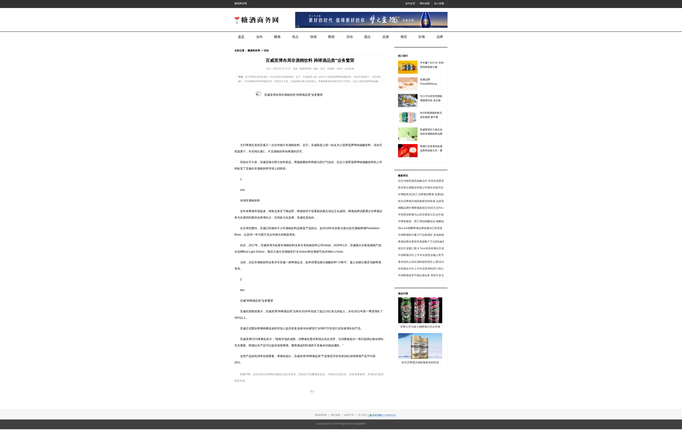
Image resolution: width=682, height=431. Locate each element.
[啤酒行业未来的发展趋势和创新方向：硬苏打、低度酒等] (408, 150)
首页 (241, 37)
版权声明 (349, 415)
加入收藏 (439, 3)
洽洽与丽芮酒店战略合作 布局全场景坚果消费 (425, 180)
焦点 (295, 37)
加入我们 (362, 415)
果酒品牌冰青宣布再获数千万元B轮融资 (421, 241)
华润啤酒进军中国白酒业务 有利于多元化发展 (425, 275)
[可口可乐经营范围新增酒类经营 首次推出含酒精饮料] (408, 100)
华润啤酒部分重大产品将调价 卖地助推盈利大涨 (426, 234)
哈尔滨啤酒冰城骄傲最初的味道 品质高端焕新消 (426, 201)
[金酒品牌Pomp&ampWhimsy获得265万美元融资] (408, 83)
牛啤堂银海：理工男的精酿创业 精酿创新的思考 (426, 221)
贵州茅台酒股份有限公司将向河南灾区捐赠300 (425, 187)
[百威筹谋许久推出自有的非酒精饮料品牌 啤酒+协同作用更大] (408, 134)
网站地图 (425, 3)
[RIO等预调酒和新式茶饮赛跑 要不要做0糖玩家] (408, 117)
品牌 (440, 37)
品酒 (385, 37)
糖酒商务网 (240, 3)
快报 (313, 37)
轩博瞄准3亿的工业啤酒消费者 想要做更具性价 (425, 194)
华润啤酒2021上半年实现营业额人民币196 (423, 255)
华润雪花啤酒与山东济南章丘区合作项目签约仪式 (427, 214)
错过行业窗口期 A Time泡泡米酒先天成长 (422, 248)
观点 (367, 37)
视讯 (403, 37)
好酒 (421, 37)
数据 (331, 37)
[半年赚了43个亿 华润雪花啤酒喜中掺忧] (408, 67)
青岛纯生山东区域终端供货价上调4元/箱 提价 (424, 261)
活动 (349, 37)
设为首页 (410, 3)
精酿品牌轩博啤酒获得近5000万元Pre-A (421, 207)
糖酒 (277, 37)
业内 (259, 37)
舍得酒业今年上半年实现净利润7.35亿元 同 (423, 268)
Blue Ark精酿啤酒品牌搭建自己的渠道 (420, 228)
